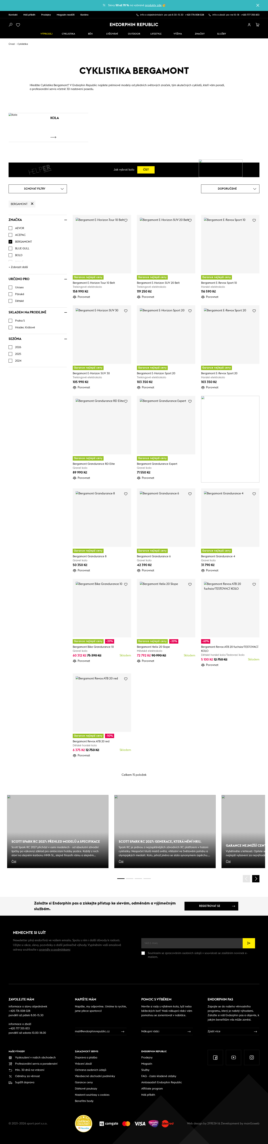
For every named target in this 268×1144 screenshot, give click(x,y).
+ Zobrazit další (18, 267)
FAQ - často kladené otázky (158, 1076)
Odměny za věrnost (27, 1076)
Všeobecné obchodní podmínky (95, 1076)
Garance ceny (84, 1082)
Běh (90, 34)
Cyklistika (68, 34)
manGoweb (251, 1123)
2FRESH (212, 1123)
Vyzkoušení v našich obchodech (35, 1057)
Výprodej (46, 34)
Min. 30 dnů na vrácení (29, 1070)
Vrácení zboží (83, 1063)
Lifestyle (156, 34)
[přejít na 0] (121, 878)
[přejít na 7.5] (147, 878)
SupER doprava (24, 1082)
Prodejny (46, 15)
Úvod (12, 44)
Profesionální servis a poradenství (36, 1063)
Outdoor (134, 34)
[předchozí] (246, 878)
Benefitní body (84, 1101)
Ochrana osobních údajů (90, 1070)
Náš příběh (29, 15)
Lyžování (112, 34)
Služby (145, 1070)
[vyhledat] (10, 25)
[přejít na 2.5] (129, 878)
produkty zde (153, 5)
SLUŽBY (221, 34)
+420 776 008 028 (194, 15)
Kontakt (13, 15)
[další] (255, 878)
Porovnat (84, 296)
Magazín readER (66, 15)
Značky (200, 34)
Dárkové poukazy (86, 1088)
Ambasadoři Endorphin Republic (161, 1082)
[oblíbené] (19, 25)
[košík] (258, 25)
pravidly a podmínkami (54, 949)
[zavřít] (257, 5)
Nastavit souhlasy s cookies (92, 1095)
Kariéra (84, 15)
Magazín (146, 1063)
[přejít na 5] (138, 878)
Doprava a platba (86, 1057)
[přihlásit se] (249, 25)
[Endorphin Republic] (134, 24)
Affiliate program (152, 1088)
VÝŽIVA (178, 34)
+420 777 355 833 (250, 15)
